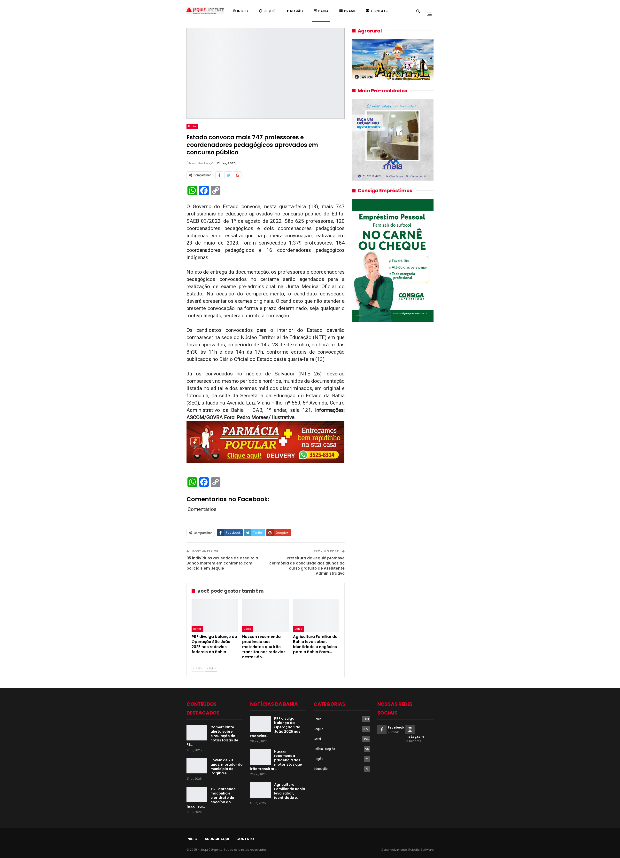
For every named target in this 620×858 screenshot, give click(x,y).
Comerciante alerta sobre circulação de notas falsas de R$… (212, 736)
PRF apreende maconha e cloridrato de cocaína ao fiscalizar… (211, 797)
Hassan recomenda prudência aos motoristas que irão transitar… (276, 760)
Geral (317, 739)
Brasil (349, 10)
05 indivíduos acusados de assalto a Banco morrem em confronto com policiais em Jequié (222, 563)
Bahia (323, 10)
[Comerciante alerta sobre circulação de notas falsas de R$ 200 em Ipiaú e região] (196, 732)
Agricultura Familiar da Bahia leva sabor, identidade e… (289, 791)
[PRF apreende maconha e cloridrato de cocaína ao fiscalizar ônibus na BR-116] (196, 794)
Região (296, 10)
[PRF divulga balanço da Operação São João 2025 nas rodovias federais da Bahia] (215, 615)
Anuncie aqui (217, 838)
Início (242, 10)
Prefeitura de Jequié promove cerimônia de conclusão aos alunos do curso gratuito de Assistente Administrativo (307, 566)
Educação (321, 769)
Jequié (269, 10)
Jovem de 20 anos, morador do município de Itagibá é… (226, 767)
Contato (379, 10)
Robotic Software (421, 850)
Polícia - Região (324, 749)
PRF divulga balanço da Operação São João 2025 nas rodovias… (275, 727)
